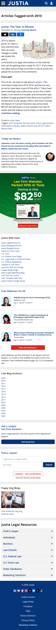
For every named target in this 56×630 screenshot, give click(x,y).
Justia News (15, 120)
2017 (3, 383)
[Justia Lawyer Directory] (41, 590)
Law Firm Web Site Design (12, 267)
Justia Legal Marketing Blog (12, 272)
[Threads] (30, 590)
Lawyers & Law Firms (10, 264)
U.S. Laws (5, 253)
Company (28, 606)
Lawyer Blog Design (9, 270)
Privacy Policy (28, 620)
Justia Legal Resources (10, 243)
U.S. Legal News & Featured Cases (15, 259)
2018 (3, 380)
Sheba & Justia (7, 514)
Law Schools (10, 550)
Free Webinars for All (13, 291)
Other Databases (12, 568)
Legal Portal (28, 602)
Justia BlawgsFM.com (10, 248)
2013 (3, 394)
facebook (18, 123)
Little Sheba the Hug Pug (11, 511)
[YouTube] (18, 590)
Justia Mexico (7, 126)
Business (8, 543)
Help (28, 611)
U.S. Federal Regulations (11, 262)
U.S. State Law (11, 562)
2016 (3, 386)
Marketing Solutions (14, 575)
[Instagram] (26, 590)
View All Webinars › (28, 347)
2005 (3, 416)
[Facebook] (22, 590)
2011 (3, 400)
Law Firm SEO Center (10, 275)
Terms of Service (28, 616)
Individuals (9, 537)
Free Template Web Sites (12, 278)
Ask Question (28, 441)
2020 (3, 378)
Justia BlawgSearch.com (11, 245)
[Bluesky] (33, 590)
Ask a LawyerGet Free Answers (11, 428)
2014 (3, 391)
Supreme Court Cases (10, 251)
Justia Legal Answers (45, 123)
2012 (3, 397)
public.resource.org (29, 126)
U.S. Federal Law (12, 556)
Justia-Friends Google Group (13, 281)
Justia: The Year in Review (17, 26)
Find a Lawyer (9, 452)
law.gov (17, 126)
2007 (3, 410)
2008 (3, 408)
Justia (33, 123)
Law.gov (38, 82)
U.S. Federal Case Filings (11, 256)
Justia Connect (28, 597)
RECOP (41, 126)
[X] (37, 590)
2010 (11, 123)
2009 (3, 405)
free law (26, 123)
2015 (3, 389)
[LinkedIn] (14, 590)
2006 (3, 413)
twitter (47, 126)
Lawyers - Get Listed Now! (28, 473)
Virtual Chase (6, 128)
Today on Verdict (11, 138)
